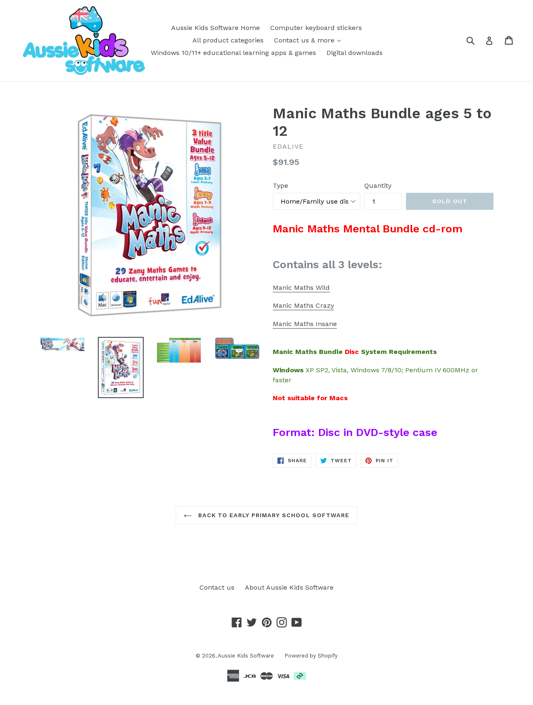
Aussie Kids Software (246, 656)
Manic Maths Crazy (303, 305)
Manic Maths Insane (305, 324)
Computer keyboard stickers (316, 28)
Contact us (216, 587)
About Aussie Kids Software (289, 587)
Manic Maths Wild (301, 287)
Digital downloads (354, 53)
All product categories (228, 40)
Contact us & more (305, 40)
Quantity (377, 185)
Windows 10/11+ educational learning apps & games (233, 53)
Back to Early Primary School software (272, 515)
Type (280, 185)
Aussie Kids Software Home (215, 28)
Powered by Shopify (311, 656)
